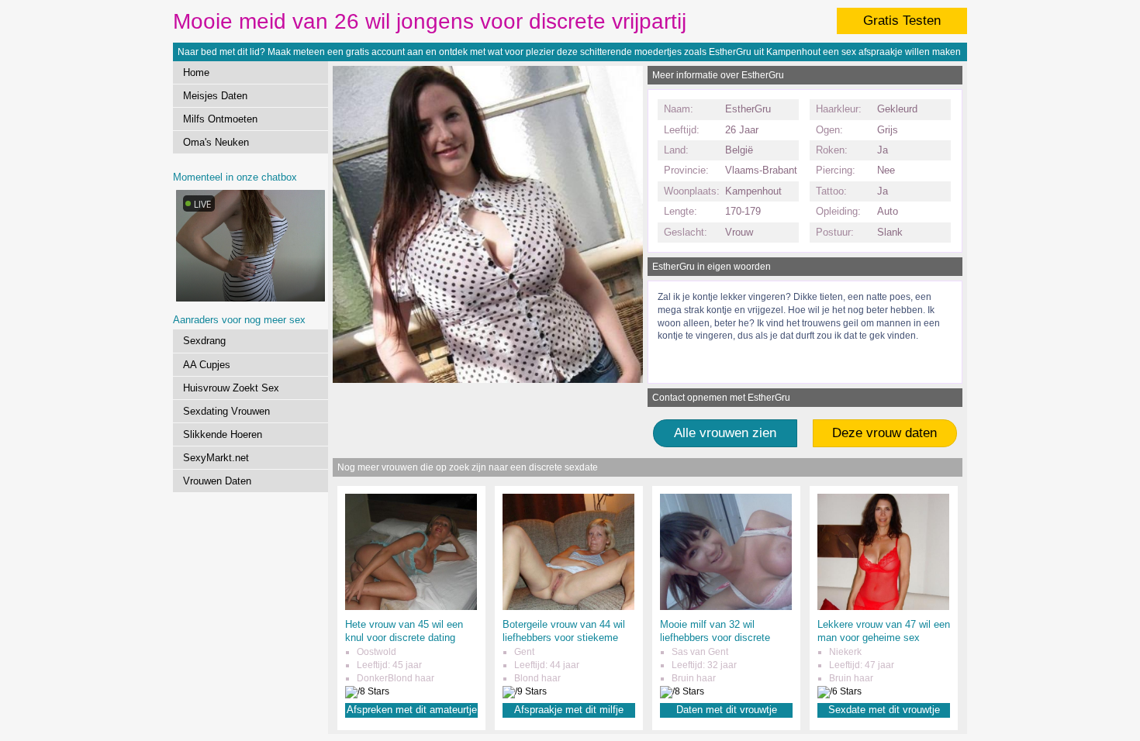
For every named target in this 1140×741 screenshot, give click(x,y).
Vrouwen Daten (217, 481)
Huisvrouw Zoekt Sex (231, 388)
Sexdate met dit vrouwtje (884, 709)
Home (196, 72)
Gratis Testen (902, 20)
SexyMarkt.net (216, 458)
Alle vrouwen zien (725, 433)
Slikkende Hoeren (222, 434)
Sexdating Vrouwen (226, 411)
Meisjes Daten (215, 96)
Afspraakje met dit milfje (569, 709)
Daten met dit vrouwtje (726, 709)
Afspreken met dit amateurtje (412, 709)
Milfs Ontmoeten (220, 119)
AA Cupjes (206, 364)
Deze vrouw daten (884, 433)
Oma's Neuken (216, 142)
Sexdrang (204, 340)
